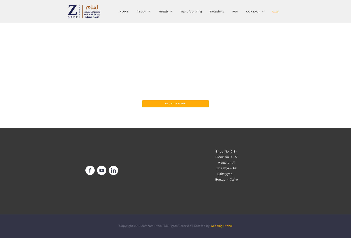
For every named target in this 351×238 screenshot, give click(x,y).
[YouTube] (101, 170)
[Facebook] (90, 170)
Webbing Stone (221, 226)
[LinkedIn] (113, 170)
